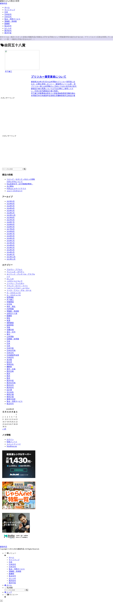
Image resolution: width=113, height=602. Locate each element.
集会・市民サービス (17, 569)
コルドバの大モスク (15, 191)
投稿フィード (12, 442)
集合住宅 (12, 576)
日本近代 (12, 564)
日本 (10, 562)
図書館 (11, 574)
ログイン (10, 439)
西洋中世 (12, 583)
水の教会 (10, 186)
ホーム (11, 557)
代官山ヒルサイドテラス (16, 188)
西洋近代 (12, 581)
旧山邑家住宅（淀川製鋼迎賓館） (20, 184)
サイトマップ (14, 560)
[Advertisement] (39, 114)
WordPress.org (12, 446)
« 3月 (4, 429)
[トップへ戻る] (1, 601)
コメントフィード (14, 444)
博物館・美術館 (15, 571)
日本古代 (12, 567)
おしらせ (12, 578)
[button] (24, 169)
